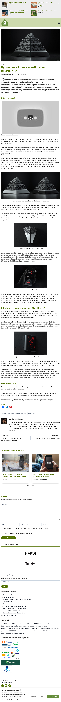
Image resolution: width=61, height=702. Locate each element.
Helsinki (42, 623)
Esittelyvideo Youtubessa (9, 135)
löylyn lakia (46, 315)
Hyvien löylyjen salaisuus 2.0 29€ (17, 2)
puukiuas (12, 631)
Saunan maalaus (8, 597)
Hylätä (42, 696)
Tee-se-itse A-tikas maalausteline (47, 10)
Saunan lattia (7, 602)
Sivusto (44, 524)
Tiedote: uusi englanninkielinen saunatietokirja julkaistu (11, 438)
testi (13, 633)
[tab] (27, 485)
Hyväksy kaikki (53, 696)
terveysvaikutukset (6, 633)
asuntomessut (21, 623)
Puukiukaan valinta (9, 615)
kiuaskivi (32, 626)
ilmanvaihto (5, 626)
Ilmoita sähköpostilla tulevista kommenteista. (18, 533)
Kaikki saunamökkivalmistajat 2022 (48, 437)
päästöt (19, 631)
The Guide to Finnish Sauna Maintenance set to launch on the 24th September (48, 4)
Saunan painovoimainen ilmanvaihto (15, 608)
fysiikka (36, 623)
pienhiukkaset (55, 628)
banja (27, 623)
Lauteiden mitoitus (9, 595)
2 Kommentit (43, 479)
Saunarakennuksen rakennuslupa (14, 613)
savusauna (26, 631)
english (31, 623)
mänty (45, 626)
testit (16, 633)
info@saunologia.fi (6, 682)
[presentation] (15, 463)
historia (47, 624)
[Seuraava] (57, 469)
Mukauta (33, 696)
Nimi (4, 524)
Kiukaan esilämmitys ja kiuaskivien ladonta (17, 599)
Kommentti (6, 504)
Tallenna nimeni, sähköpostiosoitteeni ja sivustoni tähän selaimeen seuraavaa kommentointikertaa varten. (25, 529)
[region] (30, 695)
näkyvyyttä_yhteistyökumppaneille (17, 413)
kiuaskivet (26, 626)
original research (35, 628)
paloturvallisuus (45, 628)
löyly (41, 626)
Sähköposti (26, 524)
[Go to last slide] (4, 469)
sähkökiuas (31, 413)
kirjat (16, 626)
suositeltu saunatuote (36, 631)
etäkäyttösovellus (20, 166)
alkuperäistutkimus (9, 624)
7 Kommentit (13, 479)
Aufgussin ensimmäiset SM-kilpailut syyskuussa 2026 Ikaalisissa (18, 11)
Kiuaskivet (6, 604)
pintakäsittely (4, 631)
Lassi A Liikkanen (11, 74)
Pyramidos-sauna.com (16, 389)
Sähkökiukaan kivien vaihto (12, 611)
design (4, 413)
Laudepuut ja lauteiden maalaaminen (15, 606)
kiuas (20, 626)
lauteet (38, 626)
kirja (12, 626)
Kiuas (2, 64)
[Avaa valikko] (58, 23)
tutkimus (21, 633)
